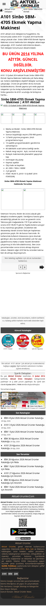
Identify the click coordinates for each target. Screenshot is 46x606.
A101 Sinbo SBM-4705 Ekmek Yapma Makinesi (21, 22)
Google (10, 581)
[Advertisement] (23, 295)
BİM (10, 574)
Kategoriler (34, 586)
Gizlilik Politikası (9, 566)
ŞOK (16, 574)
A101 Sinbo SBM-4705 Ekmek (33, 10)
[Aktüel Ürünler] (24, 4)
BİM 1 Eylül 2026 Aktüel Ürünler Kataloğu (24, 431)
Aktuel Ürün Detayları (10, 10)
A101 (4, 574)
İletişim (14, 589)
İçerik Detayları (23, 373)
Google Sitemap (19, 586)
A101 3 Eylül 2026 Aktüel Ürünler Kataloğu (24, 424)
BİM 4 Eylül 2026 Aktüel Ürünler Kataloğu (24, 418)
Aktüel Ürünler (15, 376)
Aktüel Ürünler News (22, 591)
